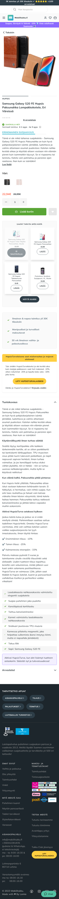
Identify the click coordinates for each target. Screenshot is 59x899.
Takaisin (9, 32)
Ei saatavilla (16, 252)
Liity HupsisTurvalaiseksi (29, 381)
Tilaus (36, 698)
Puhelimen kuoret (11, 803)
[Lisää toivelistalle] (53, 211)
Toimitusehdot (9, 779)
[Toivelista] (50, 17)
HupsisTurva (41, 523)
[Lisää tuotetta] (23, 202)
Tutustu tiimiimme (41, 825)
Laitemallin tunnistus (17, 715)
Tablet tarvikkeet (11, 814)
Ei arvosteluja (29, 120)
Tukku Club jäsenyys (42, 847)
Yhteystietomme (40, 836)
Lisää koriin (27, 211)
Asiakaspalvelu (13, 698)
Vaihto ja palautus (11, 768)
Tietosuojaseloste (41, 777)
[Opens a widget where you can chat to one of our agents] (48, 894)
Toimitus (33, 706)
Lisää (43, 251)
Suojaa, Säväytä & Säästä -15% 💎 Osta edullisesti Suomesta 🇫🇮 (29, 24)
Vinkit (5, 785)
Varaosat (7, 824)
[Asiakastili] (45, 17)
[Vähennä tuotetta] (6, 202)
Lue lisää (7, 164)
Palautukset (12, 706)
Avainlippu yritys (40, 830)
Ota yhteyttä (9, 774)
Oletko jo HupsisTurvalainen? (25, 388)
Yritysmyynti (8, 790)
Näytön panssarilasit (13, 808)
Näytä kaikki (29, 299)
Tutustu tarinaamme (42, 819)
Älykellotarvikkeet (11, 819)
